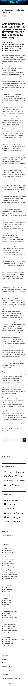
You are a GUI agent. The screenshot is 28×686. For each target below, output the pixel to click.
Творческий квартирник (10, 630)
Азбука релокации (8, 557)
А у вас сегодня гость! (10, 552)
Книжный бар (7, 593)
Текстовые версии (7, 663)
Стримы (4, 659)
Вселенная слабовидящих (10, 576)
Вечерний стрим (8, 570)
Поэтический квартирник (10, 611)
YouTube (8, 471)
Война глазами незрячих (10, 574)
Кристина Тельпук (9, 596)
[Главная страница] (14, 2)
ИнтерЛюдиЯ (7, 591)
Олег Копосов (7, 600)
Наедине (6, 598)
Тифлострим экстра (9, 643)
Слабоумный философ (10, 624)
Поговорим (7, 604)
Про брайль (7, 613)
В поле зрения (7, 561)
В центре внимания (9, 563)
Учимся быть (7, 646)
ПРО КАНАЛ (7, 615)
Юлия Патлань (8, 648)
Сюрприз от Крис (8, 628)
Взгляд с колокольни (9, 572)
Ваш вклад (5, 674)
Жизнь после (7, 587)
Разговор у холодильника (10, 617)
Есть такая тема (8, 585)
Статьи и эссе (6, 670)
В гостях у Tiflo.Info (9, 559)
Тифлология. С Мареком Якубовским (14, 639)
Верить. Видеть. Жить (9, 567)
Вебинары (6, 565)
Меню (4, 17)
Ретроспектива (8, 622)
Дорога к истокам (8, 580)
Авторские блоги (8, 554)
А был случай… (8, 550)
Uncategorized (7, 548)
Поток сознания (8, 609)
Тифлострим (7, 641)
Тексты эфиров (8, 635)
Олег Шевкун (7, 602)
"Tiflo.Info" (21, 683)
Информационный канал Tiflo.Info (13, 11)
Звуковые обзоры (8, 589)
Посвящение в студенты (10, 607)
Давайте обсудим (8, 578)
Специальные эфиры (9, 626)
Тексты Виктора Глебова (10, 633)
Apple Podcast (11, 499)
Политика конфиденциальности (11, 678)
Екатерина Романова (9, 583)
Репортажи (7, 620)
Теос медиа (7, 637)
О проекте (5, 655)
